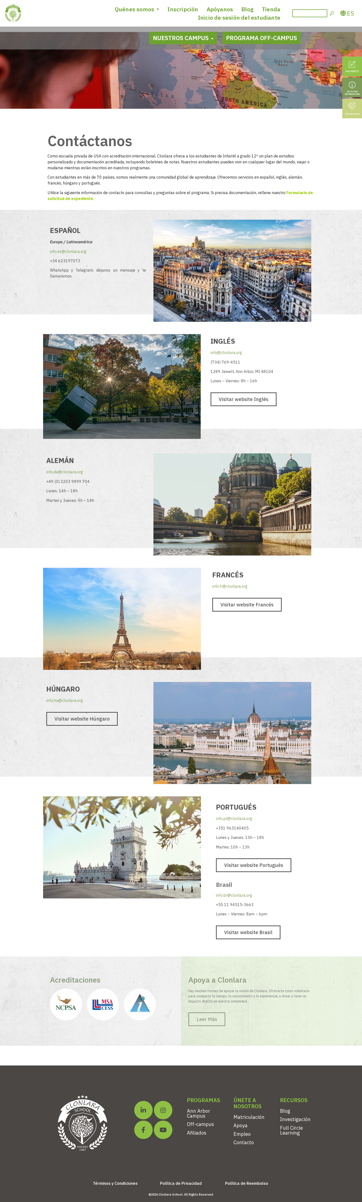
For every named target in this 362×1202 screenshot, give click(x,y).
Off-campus (200, 1124)
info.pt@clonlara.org (234, 818)
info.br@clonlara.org (234, 895)
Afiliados (196, 1132)
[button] (244, 399)
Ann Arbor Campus (198, 1113)
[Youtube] (163, 1130)
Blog (247, 9)
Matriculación (248, 1117)
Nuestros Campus (181, 38)
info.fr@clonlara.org (229, 586)
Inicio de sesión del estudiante (239, 17)
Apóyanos (220, 9)
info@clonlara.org (226, 352)
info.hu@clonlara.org (64, 700)
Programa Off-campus (261, 38)
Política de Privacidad (181, 1183)
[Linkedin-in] (143, 1110)
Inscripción (182, 9)
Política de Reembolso (246, 1183)
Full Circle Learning (291, 1130)
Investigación (295, 1119)
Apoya (240, 1125)
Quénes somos (134, 9)
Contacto (243, 1142)
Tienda (271, 9)
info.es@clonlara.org (68, 251)
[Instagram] (163, 1110)
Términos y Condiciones (115, 1183)
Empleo (242, 1134)
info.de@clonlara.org (64, 471)
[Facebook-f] (143, 1130)
